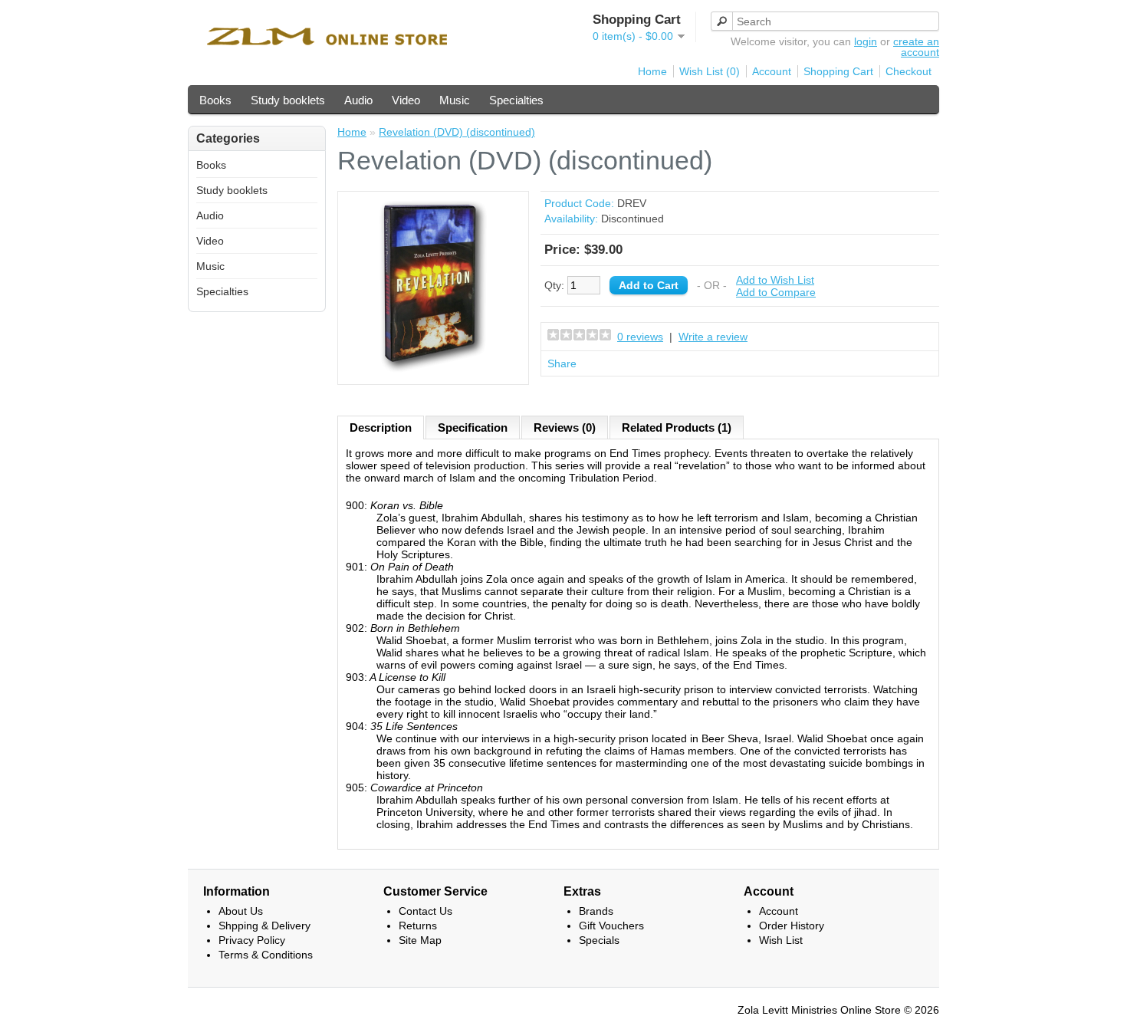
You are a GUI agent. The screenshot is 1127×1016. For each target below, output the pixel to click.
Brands (596, 911)
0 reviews (640, 336)
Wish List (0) (709, 71)
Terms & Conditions (266, 955)
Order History (791, 925)
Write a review (713, 336)
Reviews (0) (565, 427)
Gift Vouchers (611, 925)
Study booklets (288, 100)
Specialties (516, 100)
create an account (916, 46)
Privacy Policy (252, 940)
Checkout (909, 71)
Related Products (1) (676, 427)
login (865, 41)
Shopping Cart (838, 71)
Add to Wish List (775, 280)
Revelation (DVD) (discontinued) (457, 132)
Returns (418, 925)
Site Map (420, 940)
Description (381, 427)
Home (652, 71)
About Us (241, 911)
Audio (358, 100)
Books (215, 100)
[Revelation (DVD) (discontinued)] (433, 370)
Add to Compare (776, 292)
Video (406, 100)
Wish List (781, 940)
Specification (473, 427)
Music (454, 100)
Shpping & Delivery (264, 925)
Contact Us (425, 911)
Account (771, 71)
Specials (599, 940)
